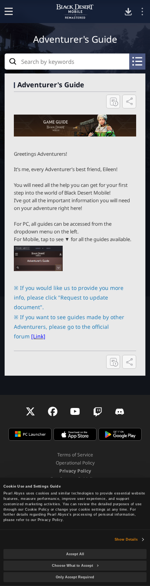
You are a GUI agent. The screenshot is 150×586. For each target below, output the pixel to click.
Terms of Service (75, 454)
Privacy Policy (75, 471)
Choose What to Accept (72, 566)
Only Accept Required (75, 577)
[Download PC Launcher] (128, 11)
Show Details (126, 539)
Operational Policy (75, 462)
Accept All (75, 554)
